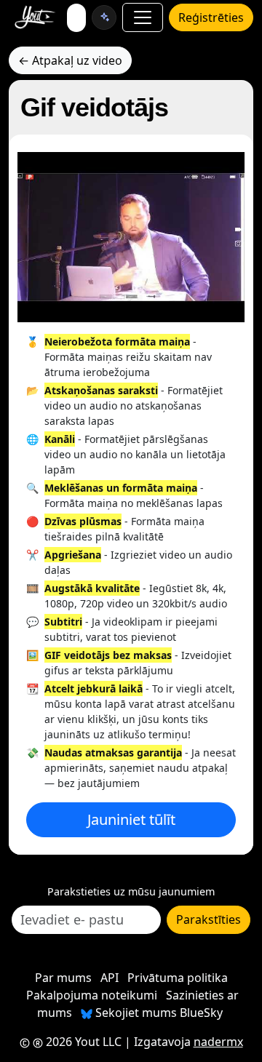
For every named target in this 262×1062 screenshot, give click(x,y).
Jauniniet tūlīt (131, 819)
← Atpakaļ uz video (70, 60)
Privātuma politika (177, 978)
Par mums (63, 978)
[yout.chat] (104, 17)
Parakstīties (208, 919)
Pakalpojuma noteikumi (91, 995)
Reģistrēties (211, 17)
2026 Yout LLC (82, 1042)
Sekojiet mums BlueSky (157, 1013)
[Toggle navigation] (142, 17)
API (109, 978)
